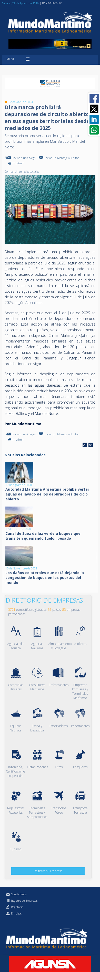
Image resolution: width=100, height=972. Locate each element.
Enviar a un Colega (24, 158)
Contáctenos (18, 894)
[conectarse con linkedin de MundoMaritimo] (94, 119)
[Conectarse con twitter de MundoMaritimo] (94, 108)
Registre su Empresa (48, 871)
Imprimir (18, 163)
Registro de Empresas (24, 900)
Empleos (16, 913)
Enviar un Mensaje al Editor (61, 158)
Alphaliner (33, 302)
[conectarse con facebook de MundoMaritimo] (94, 98)
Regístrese (17, 907)
